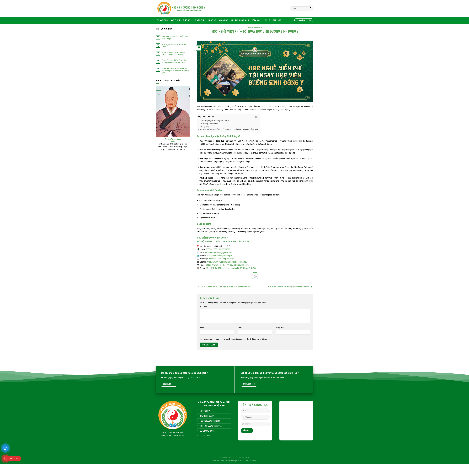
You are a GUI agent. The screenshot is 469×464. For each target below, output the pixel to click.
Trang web (279, 328)
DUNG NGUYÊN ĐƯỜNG (207, 431)
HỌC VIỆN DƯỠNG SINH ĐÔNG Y (210, 421)
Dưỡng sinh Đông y (255, 28)
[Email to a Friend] (257, 276)
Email (240, 328)
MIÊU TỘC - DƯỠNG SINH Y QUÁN (211, 426)
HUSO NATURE (205, 436)
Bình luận (204, 307)
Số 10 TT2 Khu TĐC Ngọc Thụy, (172, 432)
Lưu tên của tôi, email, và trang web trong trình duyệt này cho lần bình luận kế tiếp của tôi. (237, 339)
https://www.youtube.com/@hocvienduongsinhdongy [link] (227, 262)
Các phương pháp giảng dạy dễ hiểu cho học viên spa (288, 287)
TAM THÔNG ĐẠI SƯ (206, 416)
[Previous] (155, 121)
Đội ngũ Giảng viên (240, 20)
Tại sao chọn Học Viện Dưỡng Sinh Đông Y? (214, 121)
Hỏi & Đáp (256, 20)
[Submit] (311, 8)
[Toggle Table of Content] (255, 117)
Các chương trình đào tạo (209, 124)
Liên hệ (267, 20)
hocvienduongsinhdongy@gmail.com (218, 252)
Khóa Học (223, 20)
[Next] (190, 121)
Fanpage (277, 20)
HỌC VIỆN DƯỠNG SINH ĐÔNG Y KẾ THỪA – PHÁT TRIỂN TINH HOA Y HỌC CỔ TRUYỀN (229, 130)
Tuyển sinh (200, 20)
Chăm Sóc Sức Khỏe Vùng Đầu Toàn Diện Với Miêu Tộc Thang (174, 61)
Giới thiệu (175, 20)
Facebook (223, 457)
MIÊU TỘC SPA (205, 411)
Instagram (240, 457)
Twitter (231, 457)
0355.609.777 (211, 249)
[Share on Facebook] (253, 276)
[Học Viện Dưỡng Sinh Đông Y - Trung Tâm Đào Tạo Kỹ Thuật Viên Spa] (198, 8)
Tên (202, 328)
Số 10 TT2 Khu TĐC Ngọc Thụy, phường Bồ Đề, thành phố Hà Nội (231, 268)
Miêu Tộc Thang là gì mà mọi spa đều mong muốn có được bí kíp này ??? (175, 70)
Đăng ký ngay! (204, 127)
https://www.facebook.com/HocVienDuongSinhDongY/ (228, 265)
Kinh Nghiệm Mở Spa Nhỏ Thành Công (174, 45)
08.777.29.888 (224, 249)
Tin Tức (186, 20)
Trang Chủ (162, 20)
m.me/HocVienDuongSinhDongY (221, 259)
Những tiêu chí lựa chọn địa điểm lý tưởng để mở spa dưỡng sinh (225, 287)
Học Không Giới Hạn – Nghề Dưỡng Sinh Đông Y (175, 37)
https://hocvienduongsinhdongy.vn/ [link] (220, 255)
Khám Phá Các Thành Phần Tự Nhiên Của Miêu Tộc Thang (173, 53)
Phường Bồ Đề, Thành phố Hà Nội (172, 435)
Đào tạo (212, 20)
